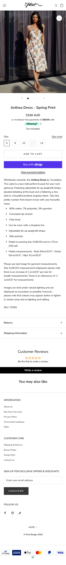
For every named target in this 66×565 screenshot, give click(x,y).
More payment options (33, 172)
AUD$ (32, 527)
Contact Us (9, 460)
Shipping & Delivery (13, 444)
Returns (8, 322)
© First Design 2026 (33, 534)
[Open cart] (61, 5)
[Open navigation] (4, 5)
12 (32, 143)
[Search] (56, 5)
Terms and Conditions (14, 422)
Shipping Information (15, 333)
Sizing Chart (9, 455)
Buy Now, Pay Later (13, 411)
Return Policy (10, 450)
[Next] (44, 98)
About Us (8, 406)
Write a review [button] (33, 370)
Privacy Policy (10, 416)
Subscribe (16, 491)
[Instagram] (12, 513)
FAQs (6, 427)
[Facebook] (5, 513)
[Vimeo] (20, 513)
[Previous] (21, 98)
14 (41, 143)
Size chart (57, 136)
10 (23, 143)
